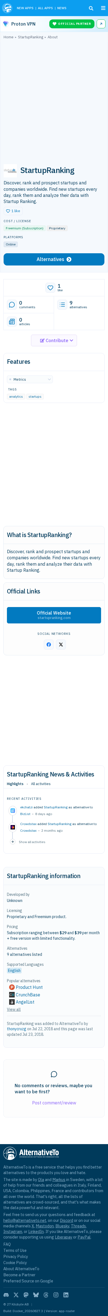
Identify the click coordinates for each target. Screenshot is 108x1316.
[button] (13, 211)
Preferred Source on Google (28, 1281)
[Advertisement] (54, 99)
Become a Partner (19, 1274)
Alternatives (50, 259)
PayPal (84, 1237)
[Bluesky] (36, 1295)
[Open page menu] (103, 8)
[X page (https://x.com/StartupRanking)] (61, 645)
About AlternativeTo (21, 1268)
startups (35, 396)
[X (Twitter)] (16, 1295)
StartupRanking (56, 807)
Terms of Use (15, 1250)
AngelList (25, 1002)
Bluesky (62, 1226)
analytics (16, 396)
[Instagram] (56, 1295)
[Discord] (6, 1295)
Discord (66, 1220)
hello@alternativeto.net (24, 1220)
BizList (25, 814)
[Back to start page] (7, 8)
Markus (58, 1179)
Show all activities (32, 842)
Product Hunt (29, 987)
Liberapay (63, 1237)
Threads (78, 1226)
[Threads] (46, 1295)
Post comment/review (54, 1103)
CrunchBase (28, 994)
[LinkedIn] (66, 1295)
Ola (41, 1179)
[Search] (91, 8)
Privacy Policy (15, 1256)
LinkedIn (36, 1231)
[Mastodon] (26, 1295)
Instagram (12, 1231)
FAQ (7, 1244)
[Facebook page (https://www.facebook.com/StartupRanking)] (49, 645)
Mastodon (45, 1226)
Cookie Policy (15, 1262)
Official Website (54, 615)
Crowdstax (28, 830)
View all (14, 1009)
